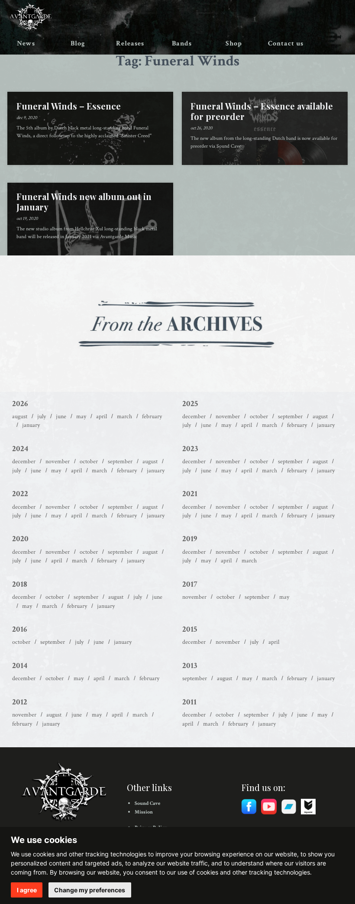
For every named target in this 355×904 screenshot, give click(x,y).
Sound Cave (147, 803)
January (31, 425)
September (290, 416)
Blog (78, 43)
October (259, 416)
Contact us (285, 43)
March (124, 416)
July (41, 416)
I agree (27, 890)
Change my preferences (89, 890)
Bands (182, 43)
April (101, 416)
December (194, 416)
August (19, 416)
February (152, 416)
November (228, 416)
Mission (144, 812)
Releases (130, 43)
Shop (234, 43)
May (81, 416)
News (26, 43)
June (61, 416)
